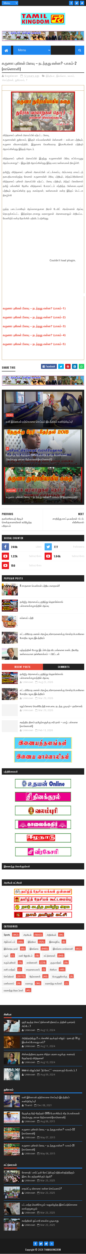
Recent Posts (22, 666)
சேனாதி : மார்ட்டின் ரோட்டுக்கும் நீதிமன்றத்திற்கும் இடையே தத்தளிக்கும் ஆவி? (48, 1174)
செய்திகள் (7, 80)
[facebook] (71, 3)
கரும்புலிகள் (10, 962)
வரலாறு (29, 983)
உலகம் (71, 76)
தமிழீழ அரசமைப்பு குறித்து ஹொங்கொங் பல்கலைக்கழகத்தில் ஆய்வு (41, 604)
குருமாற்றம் (55, 962)
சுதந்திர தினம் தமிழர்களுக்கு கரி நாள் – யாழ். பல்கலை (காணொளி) (49, 724)
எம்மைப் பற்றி (26, 618)
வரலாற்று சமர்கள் (53, 983)
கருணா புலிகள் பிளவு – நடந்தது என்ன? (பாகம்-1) (34, 308)
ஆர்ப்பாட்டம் (9, 941)
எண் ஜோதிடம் (26, 955)
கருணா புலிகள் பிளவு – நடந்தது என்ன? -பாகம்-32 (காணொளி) (41, 497)
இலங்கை (61, 76)
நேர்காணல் (35, 976)
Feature (11, 490)
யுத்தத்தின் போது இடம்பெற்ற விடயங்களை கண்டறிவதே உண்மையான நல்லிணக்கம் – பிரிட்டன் (49, 652)
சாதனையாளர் (33, 969)
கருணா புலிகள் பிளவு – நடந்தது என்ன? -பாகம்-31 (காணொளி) (48, 1147)
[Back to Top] (51, 1243)
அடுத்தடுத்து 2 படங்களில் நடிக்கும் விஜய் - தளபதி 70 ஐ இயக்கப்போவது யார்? (51, 1040)
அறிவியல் (51, 934)
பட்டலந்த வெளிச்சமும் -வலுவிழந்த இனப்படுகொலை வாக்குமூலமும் (49, 1206)
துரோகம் (19, 80)
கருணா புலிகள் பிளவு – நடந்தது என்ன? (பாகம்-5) (34, 344)
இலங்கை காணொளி (63, 948)
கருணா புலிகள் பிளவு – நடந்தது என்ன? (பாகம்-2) (34, 317)
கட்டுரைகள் (49, 955)
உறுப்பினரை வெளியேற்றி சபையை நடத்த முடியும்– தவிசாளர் (51, 706)
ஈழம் (6, 955)
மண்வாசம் (9, 983)
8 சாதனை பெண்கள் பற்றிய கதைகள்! (40, 586)
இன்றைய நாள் (11, 948)
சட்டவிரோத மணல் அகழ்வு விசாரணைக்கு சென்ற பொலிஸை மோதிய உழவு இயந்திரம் (52, 692)
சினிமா (53, 969)
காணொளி (32, 962)
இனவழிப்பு (54, 941)
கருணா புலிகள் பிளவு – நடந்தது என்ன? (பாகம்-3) (34, 326)
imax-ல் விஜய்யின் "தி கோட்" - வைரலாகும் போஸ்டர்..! (49, 1070)
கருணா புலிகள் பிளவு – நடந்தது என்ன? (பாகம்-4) (34, 335)
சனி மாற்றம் (9, 969)
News (10, 415)
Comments (64, 666)
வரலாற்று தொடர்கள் (13, 990)
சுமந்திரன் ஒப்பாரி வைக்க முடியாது (40, 1220)
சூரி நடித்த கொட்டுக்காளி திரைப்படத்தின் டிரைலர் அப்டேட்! (48, 1024)
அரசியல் (27, 934)
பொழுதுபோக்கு (59, 976)
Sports (7, 934)
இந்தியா (50, 76)
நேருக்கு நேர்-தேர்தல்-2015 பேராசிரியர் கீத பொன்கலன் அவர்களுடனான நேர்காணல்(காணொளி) (36, 457)
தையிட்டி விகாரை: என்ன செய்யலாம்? (42, 1188)
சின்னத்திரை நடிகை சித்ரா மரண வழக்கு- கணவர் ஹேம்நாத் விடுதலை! (48, 1056)
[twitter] (76, 3)
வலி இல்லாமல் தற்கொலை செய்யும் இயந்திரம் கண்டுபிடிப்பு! (39, 421)
